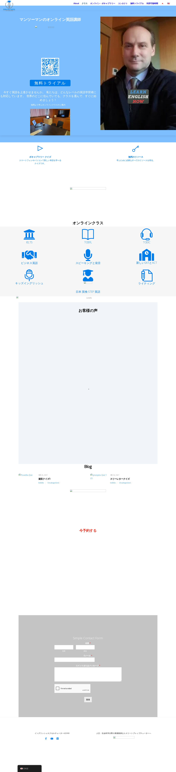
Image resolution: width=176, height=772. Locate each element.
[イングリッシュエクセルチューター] (9, 10)
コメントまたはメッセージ (88, 665)
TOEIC (146, 242)
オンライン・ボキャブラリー (102, 3)
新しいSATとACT (146, 263)
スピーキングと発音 (88, 263)
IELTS (29, 242)
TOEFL (88, 242)
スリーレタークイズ (120, 478)
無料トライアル (137, 3)
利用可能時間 (152, 3)
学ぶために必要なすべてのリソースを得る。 (136, 160)
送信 (88, 699)
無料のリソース (135, 156)
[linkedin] (57, 738)
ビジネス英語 (29, 263)
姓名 (85, 651)
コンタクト (123, 3)
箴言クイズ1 (44, 478)
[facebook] (46, 738)
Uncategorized (53, 483)
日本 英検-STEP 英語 (88, 292)
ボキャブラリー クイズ (40, 156)
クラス (85, 3)
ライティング (146, 283)
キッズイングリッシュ (29, 283)
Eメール (88, 655)
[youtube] (51, 738)
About (76, 3)
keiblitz (41, 483)
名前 (88, 643)
